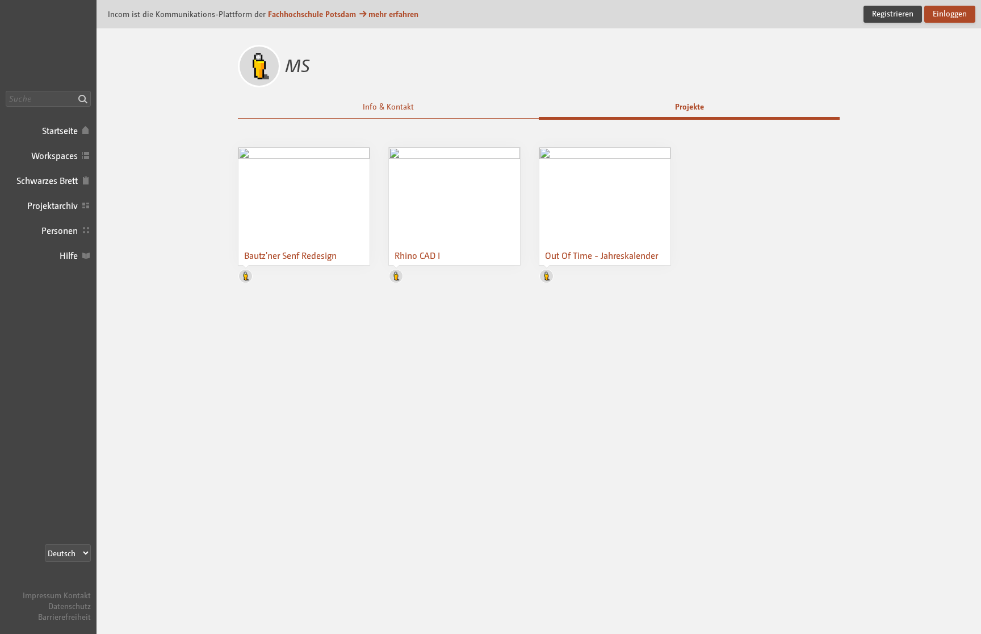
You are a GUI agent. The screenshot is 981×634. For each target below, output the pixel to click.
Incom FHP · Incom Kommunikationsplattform (48, 45)
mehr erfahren (393, 14)
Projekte (689, 106)
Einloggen (950, 13)
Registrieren (892, 13)
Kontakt (77, 595)
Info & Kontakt (388, 106)
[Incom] (71, 584)
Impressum (42, 595)
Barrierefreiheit (64, 617)
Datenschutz (69, 606)
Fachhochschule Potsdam (312, 14)
